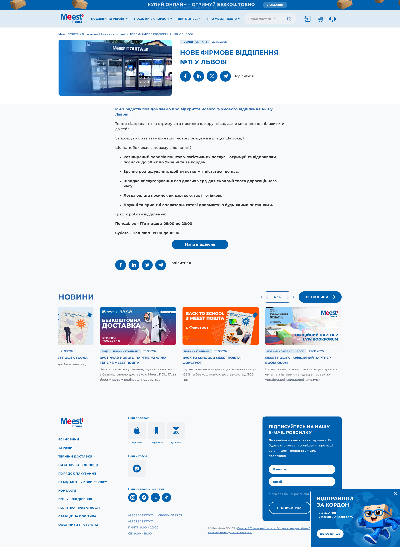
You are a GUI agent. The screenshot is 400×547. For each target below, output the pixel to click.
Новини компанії (195, 41)
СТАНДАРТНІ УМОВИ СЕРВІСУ (82, 482)
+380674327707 (140, 515)
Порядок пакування (77, 473)
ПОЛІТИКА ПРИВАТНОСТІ (79, 508)
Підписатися (289, 508)
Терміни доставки (75, 456)
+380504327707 (170, 515)
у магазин (275, 4)
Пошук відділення (75, 499)
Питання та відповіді (78, 465)
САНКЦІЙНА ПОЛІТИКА (77, 516)
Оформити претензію (78, 525)
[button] (267, 297)
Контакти (67, 490)
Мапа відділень (200, 244)
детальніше (330, 533)
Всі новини (68, 439)
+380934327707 (140, 521)
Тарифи (65, 448)
